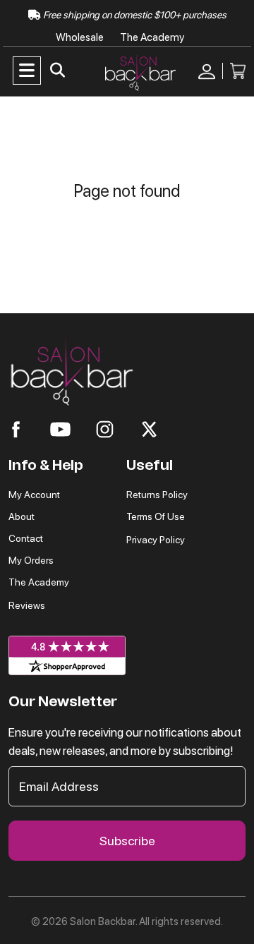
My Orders (31, 560)
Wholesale (81, 37)
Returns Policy (157, 494)
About (21, 516)
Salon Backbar (102, 921)
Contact (25, 538)
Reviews (26, 605)
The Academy (152, 37)
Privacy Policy (155, 539)
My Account (34, 494)
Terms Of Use (155, 516)
